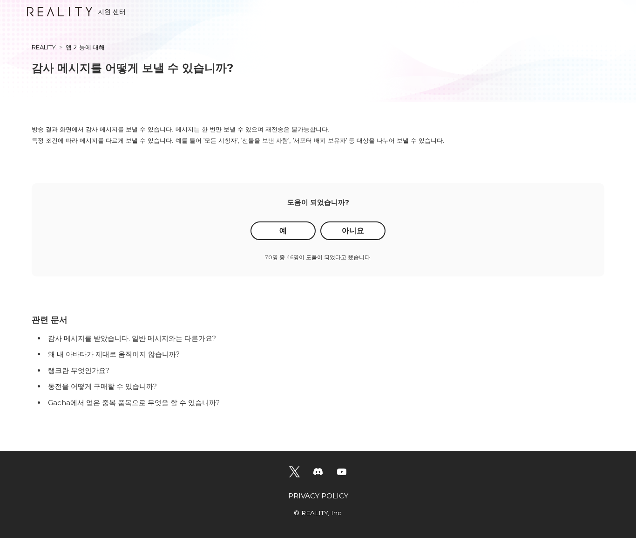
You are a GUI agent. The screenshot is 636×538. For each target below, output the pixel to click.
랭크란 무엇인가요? (78, 370)
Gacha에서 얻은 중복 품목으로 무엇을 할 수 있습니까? (134, 402)
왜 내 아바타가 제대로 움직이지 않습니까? (114, 354)
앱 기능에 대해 (85, 47)
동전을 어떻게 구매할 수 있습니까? (102, 386)
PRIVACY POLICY (318, 495)
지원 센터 (112, 11)
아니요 (353, 230)
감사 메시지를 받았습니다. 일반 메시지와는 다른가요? (132, 338)
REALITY (44, 47)
